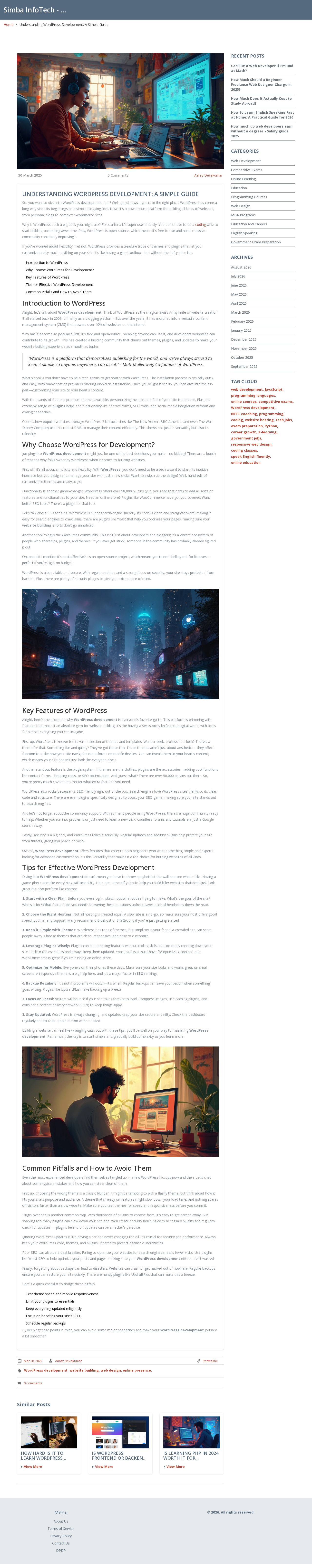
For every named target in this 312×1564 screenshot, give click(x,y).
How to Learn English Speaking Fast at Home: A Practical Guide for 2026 (262, 115)
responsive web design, (252, 444)
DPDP (61, 1550)
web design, (111, 1370)
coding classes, (244, 450)
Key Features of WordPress (47, 277)
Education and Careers (249, 224)
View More (33, 1466)
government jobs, (246, 438)
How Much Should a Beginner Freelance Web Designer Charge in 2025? (261, 84)
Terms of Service (61, 1528)
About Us (61, 1521)
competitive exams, (276, 401)
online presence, (137, 1370)
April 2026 (239, 303)
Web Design (240, 206)
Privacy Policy (61, 1536)
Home (8, 24)
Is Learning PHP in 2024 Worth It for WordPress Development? (190, 1456)
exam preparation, (247, 426)
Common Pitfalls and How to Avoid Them (59, 291)
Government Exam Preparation (256, 242)
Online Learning (243, 179)
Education (239, 188)
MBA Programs (243, 215)
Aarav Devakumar (208, 175)
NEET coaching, (244, 413)
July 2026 (238, 276)
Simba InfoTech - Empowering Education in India (38, 9)
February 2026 (242, 321)
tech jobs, (284, 420)
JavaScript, (274, 389)
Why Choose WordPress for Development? (60, 270)
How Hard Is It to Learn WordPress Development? (42, 1456)
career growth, (244, 432)
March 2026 (240, 312)
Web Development (246, 161)
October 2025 (242, 357)
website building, (84, 1370)
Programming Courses (249, 197)
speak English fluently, (251, 456)
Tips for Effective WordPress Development (59, 284)
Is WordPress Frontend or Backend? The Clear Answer (120, 1456)
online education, (246, 462)
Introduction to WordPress (47, 262)
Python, (271, 426)
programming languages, (253, 395)
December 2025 (243, 339)
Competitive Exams (246, 170)
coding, (237, 420)
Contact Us (61, 1543)
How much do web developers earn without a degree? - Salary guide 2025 (261, 131)
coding (200, 224)
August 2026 (241, 267)
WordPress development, (46, 1370)
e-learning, (268, 432)
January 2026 (241, 330)
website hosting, (260, 420)
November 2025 (244, 348)
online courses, (244, 401)
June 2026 (239, 285)
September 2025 (244, 366)
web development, (247, 389)
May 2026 (239, 294)
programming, (271, 413)
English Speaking (244, 233)
